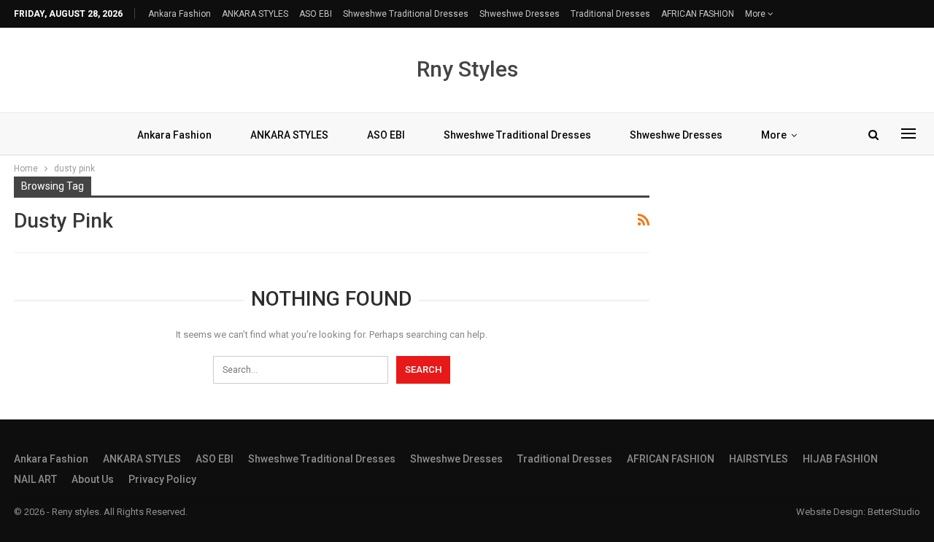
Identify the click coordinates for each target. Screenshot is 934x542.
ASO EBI (315, 14)
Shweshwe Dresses (519, 14)
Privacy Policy (162, 479)
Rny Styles (467, 69)
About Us (93, 479)
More (756, 14)
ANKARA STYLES (255, 14)
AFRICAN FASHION (697, 14)
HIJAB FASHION (840, 459)
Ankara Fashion (179, 14)
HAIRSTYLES (758, 459)
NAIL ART (35, 479)
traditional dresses (610, 14)
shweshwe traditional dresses (405, 14)
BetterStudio (894, 511)
